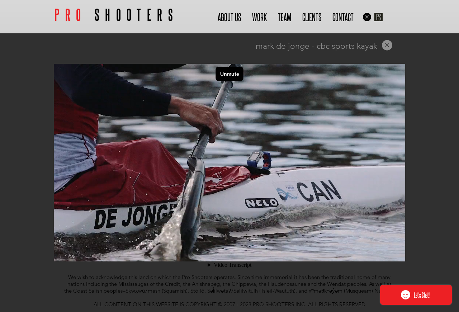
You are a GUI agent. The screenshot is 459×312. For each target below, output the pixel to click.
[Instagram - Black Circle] (367, 17)
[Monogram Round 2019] (378, 17)
